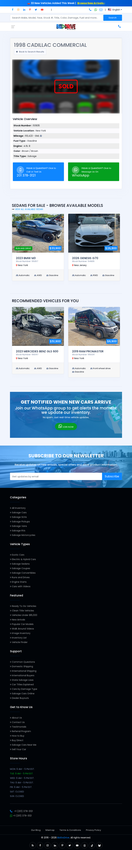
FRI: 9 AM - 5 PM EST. (21, 787)
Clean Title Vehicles (22, 610)
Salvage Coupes (20, 568)
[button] (12, 9)
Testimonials (18, 726)
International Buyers (22, 675)
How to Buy (17, 735)
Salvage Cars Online (22, 693)
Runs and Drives (20, 577)
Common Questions (23, 662)
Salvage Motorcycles (23, 535)
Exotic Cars (17, 554)
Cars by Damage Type (24, 689)
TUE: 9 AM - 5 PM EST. (21, 773)
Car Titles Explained (22, 684)
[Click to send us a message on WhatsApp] (95, 9)
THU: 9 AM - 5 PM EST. (22, 782)
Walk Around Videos (22, 628)
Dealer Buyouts (20, 698)
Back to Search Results (31, 51)
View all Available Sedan (29, 209)
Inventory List (19, 637)
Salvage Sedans (20, 563)
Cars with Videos (20, 586)
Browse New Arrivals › (91, 3)
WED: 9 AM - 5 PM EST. (22, 778)
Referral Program (21, 731)
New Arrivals (18, 619)
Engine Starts (19, 581)
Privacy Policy (93, 830)
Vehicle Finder (19, 642)
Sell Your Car (18, 749)
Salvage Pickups (20, 521)
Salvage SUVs (19, 517)
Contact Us (18, 722)
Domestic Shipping (22, 666)
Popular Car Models (22, 624)
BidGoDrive (63, 837)
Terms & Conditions (70, 830)
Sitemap (50, 830)
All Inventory (18, 508)
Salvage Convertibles (23, 572)
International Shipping (23, 671)
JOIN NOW (68, 426)
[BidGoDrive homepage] (66, 26)
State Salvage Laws (22, 680)
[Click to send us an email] (101, 9)
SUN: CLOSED (17, 796)
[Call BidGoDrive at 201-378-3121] (90, 9)
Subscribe (112, 476)
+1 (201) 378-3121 (23, 811)
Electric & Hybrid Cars (23, 559)
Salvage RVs (18, 530)
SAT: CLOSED (17, 791)
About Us (16, 717)
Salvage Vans (19, 526)
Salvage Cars (19, 512)
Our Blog (36, 830)
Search (113, 17)
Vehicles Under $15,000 (24, 615)
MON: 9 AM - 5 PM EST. (22, 769)
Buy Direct (17, 740)
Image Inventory (20, 633)
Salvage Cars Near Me (23, 744)
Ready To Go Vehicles (23, 606)
